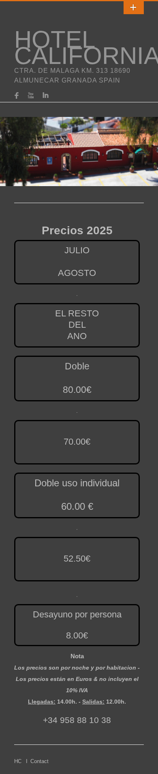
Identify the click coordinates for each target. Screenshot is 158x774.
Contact (39, 761)
